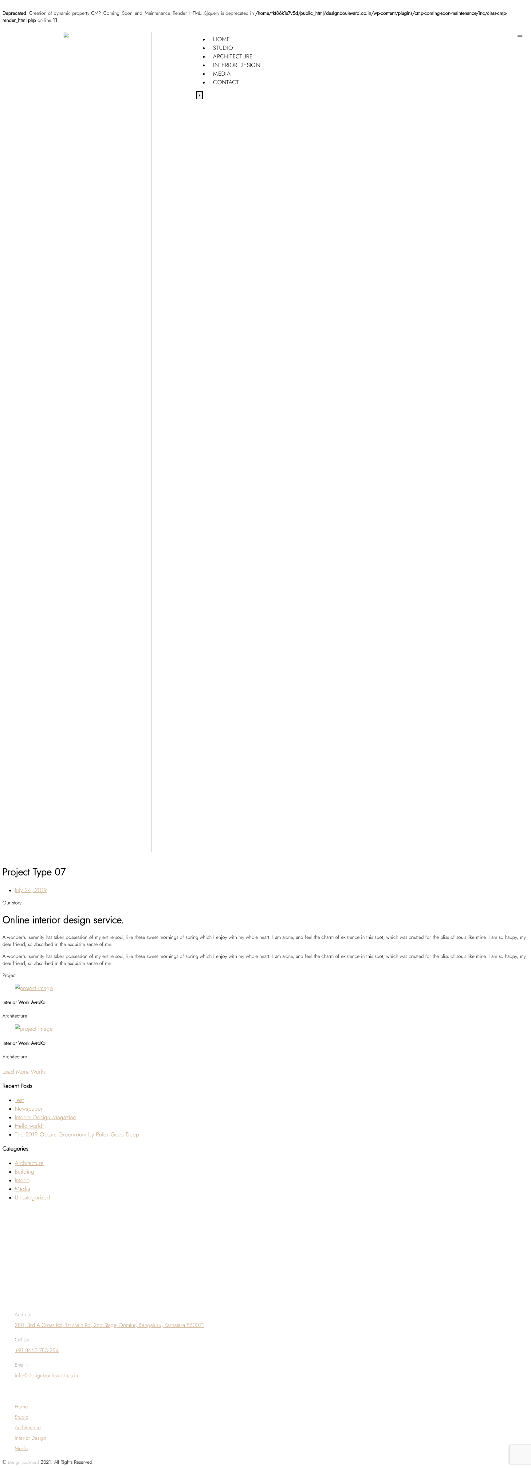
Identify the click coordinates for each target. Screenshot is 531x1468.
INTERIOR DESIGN (236, 65)
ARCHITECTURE (233, 56)
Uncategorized (32, 1197)
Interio (22, 1180)
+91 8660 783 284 (37, 1350)
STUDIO (223, 47)
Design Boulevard (23, 1462)
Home (21, 1406)
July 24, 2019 (31, 890)
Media (22, 1188)
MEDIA (221, 73)
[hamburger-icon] (519, 36)
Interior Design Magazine (45, 1117)
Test (19, 1100)
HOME (221, 39)
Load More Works (24, 1071)
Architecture (29, 1163)
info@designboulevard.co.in (46, 1375)
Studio (21, 1417)
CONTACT (226, 82)
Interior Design (30, 1438)
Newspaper (29, 1108)
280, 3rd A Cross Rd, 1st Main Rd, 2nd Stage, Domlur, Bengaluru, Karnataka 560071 (109, 1325)
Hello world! (29, 1125)
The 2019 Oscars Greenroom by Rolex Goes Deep (77, 1134)
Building (24, 1171)
